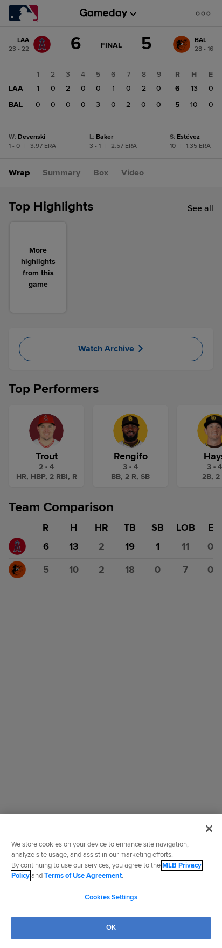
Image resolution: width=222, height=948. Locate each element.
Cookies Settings (111, 897)
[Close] (209, 829)
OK (111, 927)
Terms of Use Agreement (83, 875)
